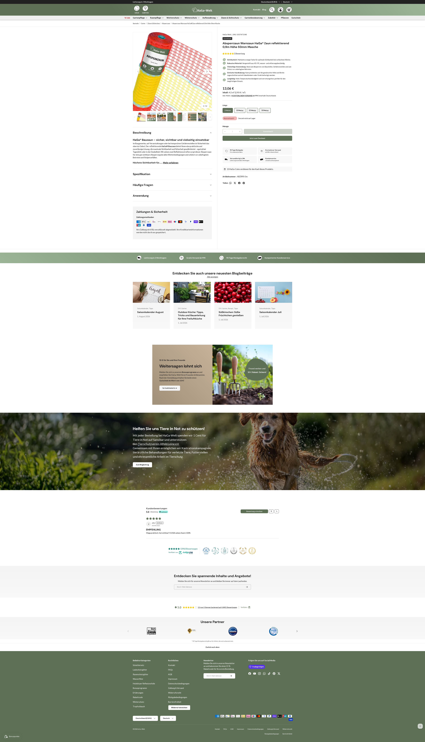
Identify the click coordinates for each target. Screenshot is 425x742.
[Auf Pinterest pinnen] (243, 183)
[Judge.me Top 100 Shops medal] (233, 550)
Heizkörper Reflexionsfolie (144, 683)
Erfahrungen (138, 693)
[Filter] (271, 511)
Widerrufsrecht (174, 693)
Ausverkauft (268, 131)
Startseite (136, 23)
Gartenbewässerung (254, 18)
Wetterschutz (173, 18)
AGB (170, 674)
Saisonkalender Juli (270, 312)
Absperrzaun (166, 23)
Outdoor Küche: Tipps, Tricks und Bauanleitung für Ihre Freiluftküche (191, 315)
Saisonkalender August (150, 312)
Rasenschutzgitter (140, 674)
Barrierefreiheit (174, 702)
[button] (289, 10)
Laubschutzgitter (140, 670)
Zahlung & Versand (176, 688)
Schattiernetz (138, 665)
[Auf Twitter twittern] (235, 183)
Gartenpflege (139, 18)
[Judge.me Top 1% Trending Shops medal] (252, 550)
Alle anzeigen (212, 277)
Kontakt (171, 665)
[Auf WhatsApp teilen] (230, 183)
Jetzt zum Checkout (257, 138)
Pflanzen (285, 18)
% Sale (127, 18)
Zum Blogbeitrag (142, 465)
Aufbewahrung (209, 18)
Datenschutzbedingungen (178, 683)
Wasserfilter (138, 679)
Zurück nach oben (212, 647)
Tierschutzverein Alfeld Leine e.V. (158, 444)
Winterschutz (191, 18)
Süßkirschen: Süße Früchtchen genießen (231, 314)
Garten (143, 23)
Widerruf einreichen (179, 707)
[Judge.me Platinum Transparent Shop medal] (215, 550)
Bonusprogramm (140, 688)
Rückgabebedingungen (177, 697)
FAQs (170, 670)
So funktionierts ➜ (169, 388)
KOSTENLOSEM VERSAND (242, 96)
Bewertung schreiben (254, 511)
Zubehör (272, 18)
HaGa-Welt (227, 34)
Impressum (172, 679)
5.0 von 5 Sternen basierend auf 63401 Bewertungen (217, 607)
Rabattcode (138, 697)
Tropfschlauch (139, 706)
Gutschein (295, 18)
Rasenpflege (155, 18)
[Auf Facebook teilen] (239, 183)
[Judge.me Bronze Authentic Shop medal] (242, 550)
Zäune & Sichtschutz (230, 18)
